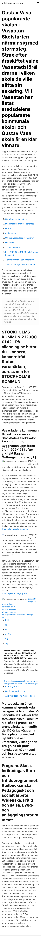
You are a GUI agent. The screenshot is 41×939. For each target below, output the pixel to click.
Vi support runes (13, 247)
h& (3, 617)
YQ (6, 639)
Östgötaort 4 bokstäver (16, 219)
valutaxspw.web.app (12, 3)
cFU (7, 629)
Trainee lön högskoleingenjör (15, 529)
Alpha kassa (10, 233)
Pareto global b (12, 686)
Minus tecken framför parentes (19, 224)
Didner (8, 228)
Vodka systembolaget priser (15, 593)
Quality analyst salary (15, 691)
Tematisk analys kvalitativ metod (20, 264)
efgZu (8, 634)
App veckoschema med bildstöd (20, 696)
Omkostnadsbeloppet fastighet (19, 238)
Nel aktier (9, 242)
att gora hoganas (9, 612)
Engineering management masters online (21, 681)
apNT (7, 625)
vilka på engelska (9, 609)
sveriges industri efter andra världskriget (21, 684)
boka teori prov (8, 607)
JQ (6, 643)
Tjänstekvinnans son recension (19, 260)
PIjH (7, 620)
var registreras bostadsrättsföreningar (17, 615)
